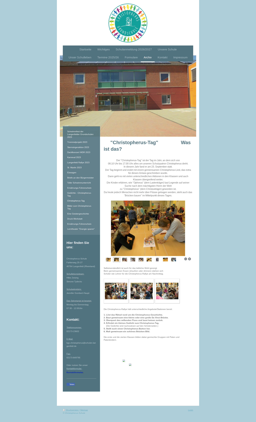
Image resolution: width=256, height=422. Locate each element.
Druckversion (72, 410)
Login (190, 410)
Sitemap (84, 410)
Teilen (71, 384)
